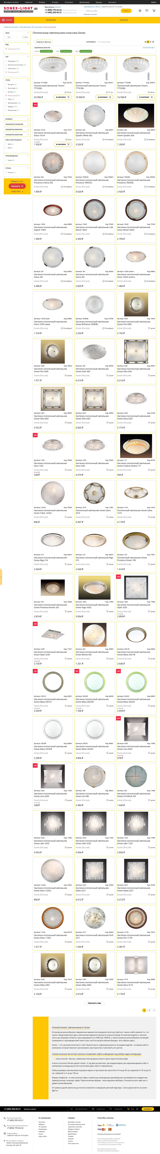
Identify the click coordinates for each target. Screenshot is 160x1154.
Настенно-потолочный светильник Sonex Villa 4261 (50, 417)
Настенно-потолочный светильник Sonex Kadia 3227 (133, 889)
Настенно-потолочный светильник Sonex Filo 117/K (133, 936)
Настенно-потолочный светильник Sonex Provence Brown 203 (50, 606)
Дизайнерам (84, 2)
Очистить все (148, 48)
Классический (45, 51)
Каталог (9, 20)
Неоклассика (13, 110)
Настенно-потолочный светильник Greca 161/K (50, 134)
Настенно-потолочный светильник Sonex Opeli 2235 (50, 653)
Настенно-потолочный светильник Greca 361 (92, 275)
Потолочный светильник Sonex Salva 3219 (93, 511)
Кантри (11, 92)
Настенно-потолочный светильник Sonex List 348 (92, 794)
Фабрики (42, 1124)
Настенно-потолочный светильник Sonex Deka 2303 (50, 983)
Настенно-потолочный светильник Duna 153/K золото (133, 275)
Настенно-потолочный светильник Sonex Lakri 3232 (50, 842)
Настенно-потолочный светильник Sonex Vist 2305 (50, 370)
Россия (11, 172)
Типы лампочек (73, 1143)
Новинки (42, 1132)
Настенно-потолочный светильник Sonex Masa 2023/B (50, 747)
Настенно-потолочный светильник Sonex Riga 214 (50, 558)
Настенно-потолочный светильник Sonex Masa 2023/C (92, 747)
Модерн (12, 107)
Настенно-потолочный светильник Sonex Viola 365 (92, 370)
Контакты (112, 2)
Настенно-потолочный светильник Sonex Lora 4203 (133, 747)
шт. (133, 1109)
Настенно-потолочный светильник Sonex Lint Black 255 (133, 794)
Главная (7, 27)
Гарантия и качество (75, 1127)
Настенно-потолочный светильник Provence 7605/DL (92, 181)
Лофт (11, 99)
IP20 (10, 144)
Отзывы (55, 2)
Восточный (13, 88)
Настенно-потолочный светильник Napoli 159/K (50, 228)
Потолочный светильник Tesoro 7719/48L (132, 87)
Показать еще (94, 1003)
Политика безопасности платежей (108, 1134)
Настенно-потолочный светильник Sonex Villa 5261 (92, 417)
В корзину (61, 97)
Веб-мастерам (73, 1132)
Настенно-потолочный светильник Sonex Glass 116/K (50, 936)
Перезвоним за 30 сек (92, 7)
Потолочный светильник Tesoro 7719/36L (91, 87)
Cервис (71, 1118)
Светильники (25, 27)
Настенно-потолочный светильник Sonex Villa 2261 (133, 370)
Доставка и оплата (11, 2)
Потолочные (37, 27)
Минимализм (14, 103)
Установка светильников (76, 1124)
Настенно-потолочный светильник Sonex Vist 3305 (133, 322)
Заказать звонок (30, 1109)
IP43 (10, 148)
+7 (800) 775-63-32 (60, 10)
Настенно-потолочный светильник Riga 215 (94, 558)
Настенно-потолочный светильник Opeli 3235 (133, 606)
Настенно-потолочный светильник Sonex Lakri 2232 (92, 842)
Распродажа (43, 1129)
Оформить (148, 1109)
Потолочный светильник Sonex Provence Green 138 (132, 558)
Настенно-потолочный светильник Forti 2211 (94, 936)
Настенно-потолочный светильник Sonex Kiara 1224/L (50, 889)
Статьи (70, 1141)
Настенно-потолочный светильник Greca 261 (50, 275)
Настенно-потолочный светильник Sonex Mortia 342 (92, 653)
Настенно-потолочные (17, 65)
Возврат (42, 2)
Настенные (13, 68)
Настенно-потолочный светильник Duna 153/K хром (50, 322)
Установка (69, 2)
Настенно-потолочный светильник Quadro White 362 (92, 134)
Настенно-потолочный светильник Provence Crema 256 (50, 181)
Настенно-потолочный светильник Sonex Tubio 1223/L (50, 511)
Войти (153, 2)
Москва (58, 7)
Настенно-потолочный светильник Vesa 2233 (92, 464)
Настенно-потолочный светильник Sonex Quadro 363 (133, 134)
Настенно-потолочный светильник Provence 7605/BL (133, 181)
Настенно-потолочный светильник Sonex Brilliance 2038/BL (92, 322)
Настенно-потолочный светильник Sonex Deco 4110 (133, 983)
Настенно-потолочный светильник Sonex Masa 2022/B (92, 700)
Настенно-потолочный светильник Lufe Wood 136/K (94, 228)
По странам (42, 1127)
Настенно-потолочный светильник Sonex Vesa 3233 (133, 417)
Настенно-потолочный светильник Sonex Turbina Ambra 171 (133, 464)
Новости (71, 1139)
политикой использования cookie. (109, 1144)
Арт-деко (12, 84)
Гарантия (28, 2)
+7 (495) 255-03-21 (61, 12)
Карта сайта (43, 1136)
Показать (15, 186)
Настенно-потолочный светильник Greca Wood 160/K (133, 228)
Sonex (11, 160)
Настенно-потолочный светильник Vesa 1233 (50, 464)
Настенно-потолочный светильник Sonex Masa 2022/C (133, 700)
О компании (45, 1118)
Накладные (13, 61)
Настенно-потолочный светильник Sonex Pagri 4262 (92, 606)
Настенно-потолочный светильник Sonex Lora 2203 (50, 794)
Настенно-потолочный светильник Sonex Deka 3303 (92, 983)
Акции (41, 1134)
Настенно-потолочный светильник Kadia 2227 (92, 889)
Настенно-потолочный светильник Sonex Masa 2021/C (50, 700)
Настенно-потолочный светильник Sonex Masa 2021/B (133, 653)
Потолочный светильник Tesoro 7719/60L (49, 87)
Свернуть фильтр (43, 42)
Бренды (99, 2)
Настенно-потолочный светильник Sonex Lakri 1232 (133, 842)
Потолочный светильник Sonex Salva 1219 (134, 511)
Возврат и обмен (73, 1129)
